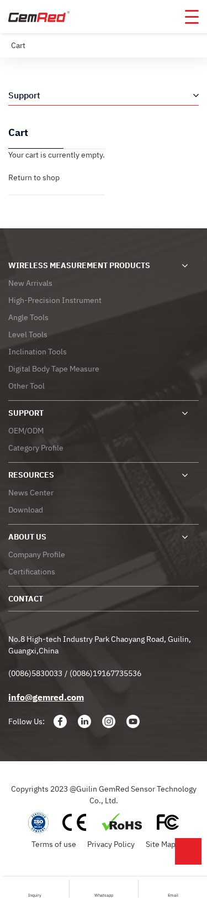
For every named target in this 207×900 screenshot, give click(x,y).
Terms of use (53, 844)
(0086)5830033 (35, 673)
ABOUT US (27, 537)
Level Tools (27, 334)
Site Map (161, 844)
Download (25, 510)
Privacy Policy (111, 844)
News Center (31, 493)
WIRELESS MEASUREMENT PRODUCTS (79, 265)
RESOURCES (31, 475)
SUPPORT (26, 413)
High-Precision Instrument (55, 300)
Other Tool (26, 386)
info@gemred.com (46, 697)
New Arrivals (30, 283)
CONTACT (25, 599)
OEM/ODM (26, 431)
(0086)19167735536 (105, 673)
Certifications (31, 572)
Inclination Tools (37, 352)
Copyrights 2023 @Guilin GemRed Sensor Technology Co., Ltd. (104, 794)
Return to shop (34, 177)
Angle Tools (28, 317)
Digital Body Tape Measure (53, 369)
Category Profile (35, 448)
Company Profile (36, 554)
